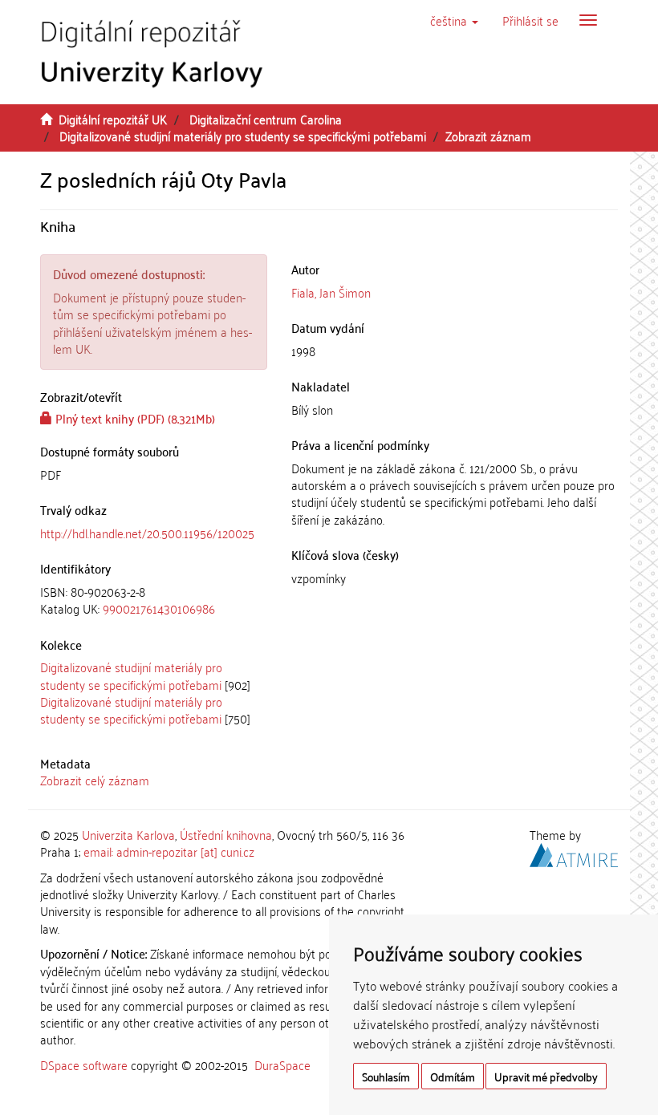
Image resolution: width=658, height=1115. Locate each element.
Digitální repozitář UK (113, 118)
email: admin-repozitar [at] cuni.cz (168, 851)
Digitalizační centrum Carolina (265, 118)
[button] (454, 20)
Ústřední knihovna (226, 834)
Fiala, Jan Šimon (331, 292)
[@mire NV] (574, 852)
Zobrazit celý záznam (94, 779)
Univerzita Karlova (128, 834)
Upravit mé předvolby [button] (546, 1076)
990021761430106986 (159, 608)
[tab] (153, 600)
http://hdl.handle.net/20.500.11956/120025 (147, 532)
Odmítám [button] (452, 1076)
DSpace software (84, 1064)
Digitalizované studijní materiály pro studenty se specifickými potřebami (242, 135)
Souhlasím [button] (386, 1076)
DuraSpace (282, 1064)
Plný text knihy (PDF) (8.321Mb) (133, 418)
